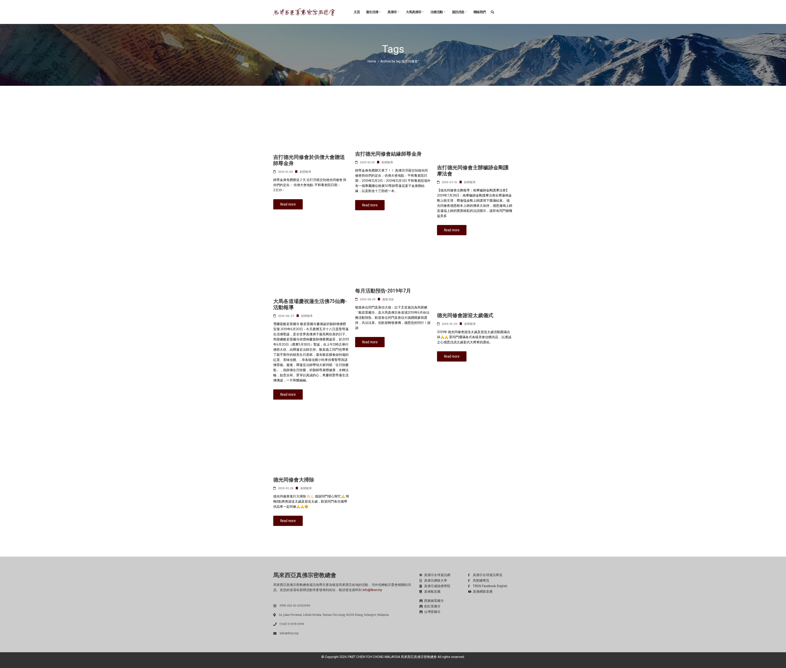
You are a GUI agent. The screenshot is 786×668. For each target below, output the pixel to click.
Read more (288, 204)
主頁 (357, 12)
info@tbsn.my (372, 590)
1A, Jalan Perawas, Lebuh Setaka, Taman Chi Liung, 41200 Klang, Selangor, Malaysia (334, 615)
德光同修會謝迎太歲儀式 (465, 315)
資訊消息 (458, 12)
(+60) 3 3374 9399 (292, 624)
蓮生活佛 (372, 12)
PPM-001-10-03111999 (295, 605)
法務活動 (436, 12)
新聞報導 (305, 172)
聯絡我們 (479, 12)
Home (371, 61)
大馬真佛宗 (413, 12)
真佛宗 (392, 12)
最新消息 (388, 299)
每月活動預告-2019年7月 (383, 291)
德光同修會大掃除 (293, 480)
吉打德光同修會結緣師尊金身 (388, 154)
